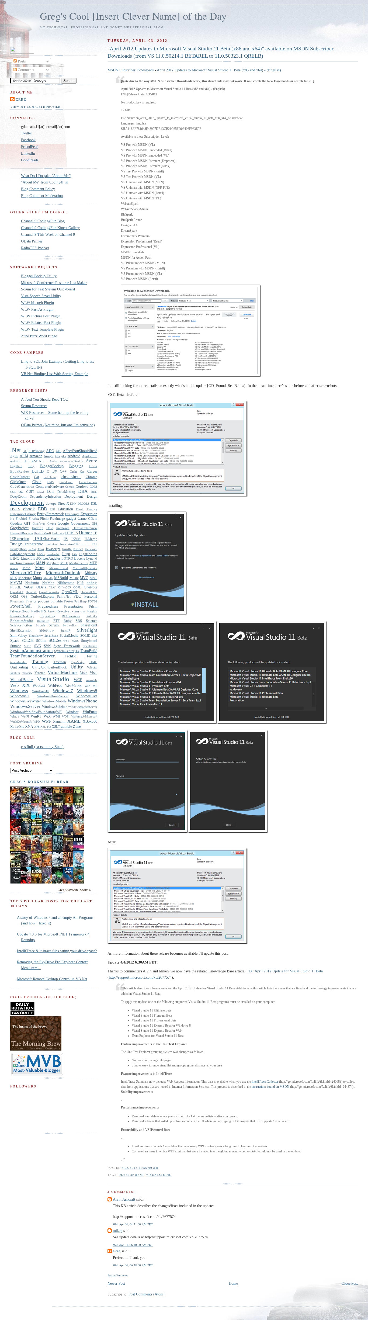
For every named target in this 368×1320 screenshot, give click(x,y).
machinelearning (22, 563)
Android (74, 456)
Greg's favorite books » (74, 890)
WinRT (36, 716)
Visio (84, 673)
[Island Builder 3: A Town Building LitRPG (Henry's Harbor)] (80, 882)
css (21, 491)
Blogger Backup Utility (39, 276)
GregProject (19, 528)
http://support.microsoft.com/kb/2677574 (140, 977)
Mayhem (52, 563)
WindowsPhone (82, 701)
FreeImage (57, 519)
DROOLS (83, 503)
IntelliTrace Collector (265, 1081)
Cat (36, 477)
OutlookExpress (42, 596)
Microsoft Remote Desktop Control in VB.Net (52, 979)
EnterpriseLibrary (23, 514)
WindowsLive (86, 696)
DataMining (66, 492)
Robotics (91, 616)
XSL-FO (45, 726)
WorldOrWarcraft (21, 721)
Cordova (82, 486)
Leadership (53, 554)
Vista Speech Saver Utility (41, 296)
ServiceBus (70, 625)
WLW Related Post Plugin (41, 322)
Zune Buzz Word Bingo (39, 336)
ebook (29, 508)
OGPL (77, 587)
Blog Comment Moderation (42, 195)
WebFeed (55, 685)
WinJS (14, 716)
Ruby (68, 621)
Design (92, 496)
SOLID (85, 636)
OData (41, 587)
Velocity (92, 667)
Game (82, 518)
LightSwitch (88, 554)
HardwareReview (84, 528)
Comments (25, 70)
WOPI (66, 716)
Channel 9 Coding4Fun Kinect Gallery (50, 228)
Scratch (40, 625)
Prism (93, 606)
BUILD (38, 471)
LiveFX (35, 558)
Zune (77, 726)
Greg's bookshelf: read (39, 781)
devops (51, 503)
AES (58, 451)
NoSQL (15, 587)
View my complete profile (35, 107)
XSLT (56, 727)
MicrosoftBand (58, 568)
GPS (94, 523)
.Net (15, 450)
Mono (37, 578)
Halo (49, 528)
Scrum (54, 625)
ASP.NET (38, 461)
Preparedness (48, 606)
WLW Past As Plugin (37, 309)
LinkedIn (28, 153)
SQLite (41, 641)
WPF (46, 721)
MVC (84, 578)
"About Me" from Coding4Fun (44, 182)
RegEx (92, 611)
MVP (93, 578)
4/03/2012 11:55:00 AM (140, 1167)
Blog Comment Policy (38, 189)
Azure (91, 460)
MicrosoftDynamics (85, 568)
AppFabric (89, 456)
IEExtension (19, 538)
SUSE (27, 645)
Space (14, 640)
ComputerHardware (50, 486)
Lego (66, 554)
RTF (56, 621)
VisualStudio (159, 1174)
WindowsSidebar (54, 707)
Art (26, 461)
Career (92, 471)
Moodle (48, 578)
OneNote (90, 587)
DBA (83, 491)
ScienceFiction (21, 625)
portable (57, 601)
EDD (42, 508)
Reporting (47, 616)
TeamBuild (89, 651)
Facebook (28, 140)
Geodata (16, 523)
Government (80, 523)
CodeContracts (88, 482)
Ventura (15, 672)
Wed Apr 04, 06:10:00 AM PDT (133, 1245)
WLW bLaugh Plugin (37, 302)
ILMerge (91, 539)
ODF (52, 587)
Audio (53, 461)
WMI (56, 716)
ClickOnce (18, 482)
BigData (16, 466)
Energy (92, 509)
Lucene (79, 558)
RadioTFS (38, 611)
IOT (94, 544)
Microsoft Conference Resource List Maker (54, 282)
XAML (74, 721)
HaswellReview (21, 533)
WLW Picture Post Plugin (41, 316)
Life (74, 554)
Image (16, 543)
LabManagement (22, 554)
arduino (16, 461)
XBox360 (90, 721)
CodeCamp (66, 482)
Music (74, 578)
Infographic (34, 544)
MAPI (40, 563)
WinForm (90, 711)
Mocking (25, 578)
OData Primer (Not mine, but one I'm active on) (58, 425)
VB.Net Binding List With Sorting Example (54, 374)
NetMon (48, 583)
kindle (67, 549)
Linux (25, 558)
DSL (94, 503)
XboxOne (17, 727)
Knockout (91, 549)
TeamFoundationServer (32, 656)
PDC (77, 596)
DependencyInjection (45, 496)
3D (25, 451)
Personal (90, 596)
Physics (31, 601)
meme (14, 568)
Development (131, 1174)
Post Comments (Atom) (147, 1294)
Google (63, 523)
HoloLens (58, 533)
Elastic (80, 509)
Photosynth (17, 601)
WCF (78, 680)
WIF (87, 685)
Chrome (91, 477)
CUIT (30, 492)
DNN (73, 503)
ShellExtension (21, 630)
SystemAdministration (31, 650)
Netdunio (32, 583)
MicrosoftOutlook (63, 572)
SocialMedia (69, 636)
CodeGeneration (22, 486)
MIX (13, 578)
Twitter (26, 133)
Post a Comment (117, 1275)
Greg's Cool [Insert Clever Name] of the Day (133, 16)
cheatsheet (71, 476)
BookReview (19, 471)
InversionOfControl (74, 544)
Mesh (26, 568)
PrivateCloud (20, 611)
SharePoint (89, 625)
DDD (94, 491)
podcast (43, 601)
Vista (93, 672)
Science (91, 621)
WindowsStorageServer (82, 706)
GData (92, 519)
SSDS (75, 640)
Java (40, 549)
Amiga (48, 456)
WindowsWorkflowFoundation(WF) (36, 712)
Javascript (53, 549)
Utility (77, 667)
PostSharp (80, 601)
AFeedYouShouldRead (80, 451)
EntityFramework (50, 514)
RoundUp (43, 620)
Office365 (64, 587)
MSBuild (61, 578)
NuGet (28, 587)
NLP (80, 583)
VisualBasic (21, 679)
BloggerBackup (52, 466)
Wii (95, 685)
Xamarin (59, 721)
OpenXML (70, 592)
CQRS (93, 486)
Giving (51, 523)
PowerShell (21, 606)
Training (40, 661)
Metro (39, 568)
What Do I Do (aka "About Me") (46, 176)
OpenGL (31, 592)
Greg (116, 1251)
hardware (63, 528)
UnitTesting (19, 667)
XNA (29, 726)
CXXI (40, 491)
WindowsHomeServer (52, 696)
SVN (47, 646)
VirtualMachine (63, 672)
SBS (79, 621)
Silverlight (87, 630)
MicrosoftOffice (25, 572)
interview (51, 544)
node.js (92, 583)
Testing (91, 656)
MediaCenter (78, 563)
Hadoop (37, 528)
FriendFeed (29, 146)
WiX (47, 716)
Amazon (36, 456)
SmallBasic (51, 635)
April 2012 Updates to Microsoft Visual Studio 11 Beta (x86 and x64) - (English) (219, 70)
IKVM (76, 539)
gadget (71, 518)
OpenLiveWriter (49, 592)
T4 (77, 651)
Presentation (73, 606)
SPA (94, 635)
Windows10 (40, 691)
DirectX (63, 503)
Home (233, 1283)
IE (95, 533)
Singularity (36, 635)
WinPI (25, 716)
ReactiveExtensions (71, 611)
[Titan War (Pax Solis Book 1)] (59, 867)
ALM (24, 456)
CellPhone (50, 477)
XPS (37, 726)
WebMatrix (73, 686)
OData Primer (31, 241)
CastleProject (20, 477)
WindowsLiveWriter (25, 701)
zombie (66, 726)
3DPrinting (37, 451)
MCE (64, 563)
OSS (24, 596)
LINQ (14, 558)
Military (91, 573)
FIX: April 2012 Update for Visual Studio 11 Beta (285, 971)
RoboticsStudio (21, 621)
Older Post (350, 1283)
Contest (69, 486)
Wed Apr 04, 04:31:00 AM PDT (133, 1224)
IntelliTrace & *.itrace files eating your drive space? (57, 951)
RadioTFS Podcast (35, 248)
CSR (13, 491)
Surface (15, 646)
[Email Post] (160, 1167)
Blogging (76, 466)
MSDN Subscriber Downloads (130, 70)
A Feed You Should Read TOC (44, 399)
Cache (73, 471)
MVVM (16, 582)
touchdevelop (18, 662)
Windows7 (63, 690)
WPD (36, 721)
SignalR (65, 630)
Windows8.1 (19, 696)
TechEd (70, 656)
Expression (89, 514)
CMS (50, 482)
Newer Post (116, 1283)
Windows (19, 690)
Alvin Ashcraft (124, 1199)
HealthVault (42, 533)
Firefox (34, 519)
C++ (63, 471)
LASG (41, 554)
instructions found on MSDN (270, 1087)
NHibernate (65, 583)
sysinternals (90, 645)
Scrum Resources (34, 406)
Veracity (27, 672)
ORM (14, 596)
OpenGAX (16, 592)
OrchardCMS (89, 592)
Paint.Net (64, 596)
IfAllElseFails (46, 538)
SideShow (46, 630)
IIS (66, 539)
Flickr (44, 519)
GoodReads (29, 160)
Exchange (72, 514)
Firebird (21, 519)
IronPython (18, 549)
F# (12, 518)
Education (65, 509)
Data (50, 491)
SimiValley (18, 635)
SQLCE (28, 640)
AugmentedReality (71, 461)
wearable (91, 680)
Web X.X (20, 685)
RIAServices (71, 616)
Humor (85, 532)
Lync (89, 558)
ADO (50, 451)
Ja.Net (32, 549)
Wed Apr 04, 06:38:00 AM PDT (133, 1265)
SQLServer (58, 640)
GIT (27, 523)
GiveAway (39, 523)
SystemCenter (64, 651)
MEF (93, 563)
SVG (37, 646)
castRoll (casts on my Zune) (42, 746)
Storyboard (89, 641)
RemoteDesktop (22, 616)
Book (93, 466)
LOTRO (67, 558)
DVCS (15, 509)
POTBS (92, 601)
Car (82, 471)
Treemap (59, 662)
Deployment (73, 496)
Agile (14, 456)
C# (54, 471)
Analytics (60, 456)
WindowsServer (25, 706)
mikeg (117, 1230)
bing (31, 466)
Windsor (72, 712)
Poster (68, 601)
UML (93, 662)
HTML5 (71, 533)
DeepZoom (18, 496)
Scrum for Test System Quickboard (48, 289)
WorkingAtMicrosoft (84, 716)
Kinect (78, 549)
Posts (21, 61)
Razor (51, 611)
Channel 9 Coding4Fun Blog (43, 221)
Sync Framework (67, 646)
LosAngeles (51, 558)
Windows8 (87, 690)
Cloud (36, 482)
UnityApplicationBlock (49, 667)
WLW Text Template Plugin (42, 329)
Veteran (40, 673)
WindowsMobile (54, 701)
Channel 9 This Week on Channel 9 (48, 234)
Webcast (39, 685)
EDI (52, 509)
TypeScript (77, 662)
